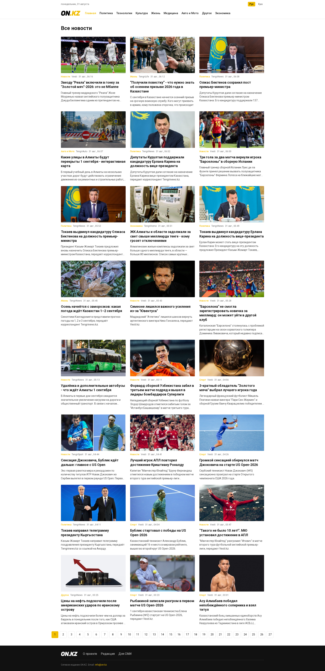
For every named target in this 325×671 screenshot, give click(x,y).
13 (154, 634)
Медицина (171, 13)
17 (187, 634)
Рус (251, 4)
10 (129, 634)
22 (228, 634)
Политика (106, 13)
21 (220, 634)
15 (170, 634)
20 (212, 634)
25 (253, 634)
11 (137, 634)
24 (245, 634)
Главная (90, 13)
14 (162, 634)
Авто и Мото (190, 13)
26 (261, 634)
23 (236, 634)
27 (270, 634)
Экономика (222, 13)
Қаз (260, 4)
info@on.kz (101, 664)
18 (195, 634)
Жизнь (155, 13)
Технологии (124, 13)
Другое (207, 13)
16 (179, 634)
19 (203, 634)
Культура (142, 13)
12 (145, 634)
